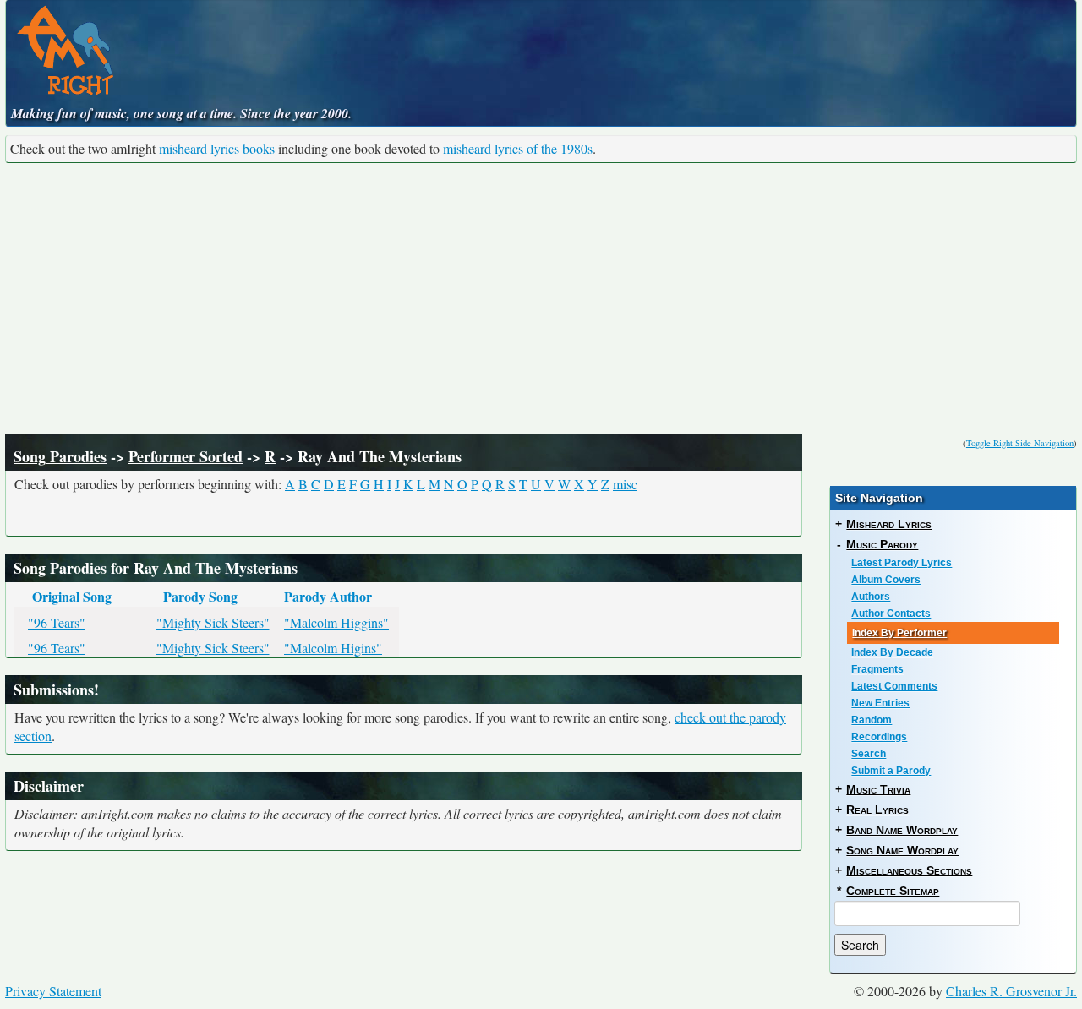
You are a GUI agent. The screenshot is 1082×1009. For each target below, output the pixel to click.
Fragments (877, 669)
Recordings (879, 737)
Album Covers (886, 580)
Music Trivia (878, 789)
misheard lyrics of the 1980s (518, 148)
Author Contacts (891, 613)
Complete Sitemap (892, 890)
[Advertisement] (541, 298)
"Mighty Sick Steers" (213, 622)
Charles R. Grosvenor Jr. (1011, 991)
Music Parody (882, 544)
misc (625, 484)
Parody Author (328, 596)
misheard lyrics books (217, 148)
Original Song (72, 596)
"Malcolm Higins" (333, 648)
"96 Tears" (56, 622)
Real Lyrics (877, 809)
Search (868, 754)
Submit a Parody (891, 771)
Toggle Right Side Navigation (1020, 443)
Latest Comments (894, 686)
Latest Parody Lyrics (901, 563)
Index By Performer (899, 633)
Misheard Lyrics (889, 524)
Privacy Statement (53, 991)
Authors (870, 597)
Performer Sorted (185, 456)
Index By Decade (892, 652)
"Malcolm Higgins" (336, 622)
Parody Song (200, 596)
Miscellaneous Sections (909, 870)
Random (871, 720)
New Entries (880, 703)
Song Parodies (60, 456)
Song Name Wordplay (902, 850)
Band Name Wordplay (902, 830)
